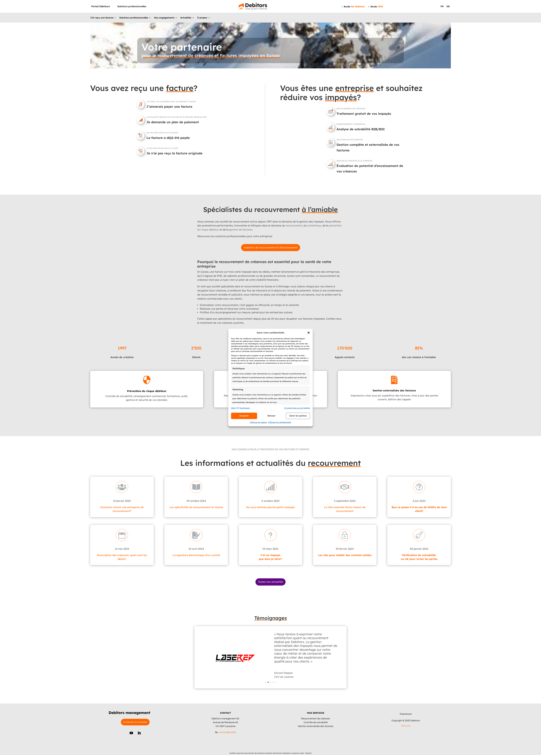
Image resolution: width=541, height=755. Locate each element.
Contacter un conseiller (135, 722)
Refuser (271, 416)
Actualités (185, 18)
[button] (308, 332)
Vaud (302, 753)
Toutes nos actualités (270, 581)
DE (448, 6)
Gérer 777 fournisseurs (240, 408)
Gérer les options (298, 416)
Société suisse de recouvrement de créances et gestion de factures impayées (260, 753)
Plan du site (405, 726)
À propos (202, 18)
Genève (308, 753)
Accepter (244, 416)
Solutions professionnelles (131, 6)
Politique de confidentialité (279, 422)
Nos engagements (164, 18)
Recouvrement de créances (315, 718)
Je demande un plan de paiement (173, 122)
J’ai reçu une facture (101, 18)
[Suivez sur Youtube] (131, 733)
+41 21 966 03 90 (227, 732)
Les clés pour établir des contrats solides (345, 555)
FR (442, 6)
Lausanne (295, 753)
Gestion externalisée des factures (315, 726)
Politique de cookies (258, 422)
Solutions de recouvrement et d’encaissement (271, 247)
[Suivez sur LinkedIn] (139, 733)
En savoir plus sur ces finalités (297, 408)
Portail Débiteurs (100, 6)
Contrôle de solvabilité (316, 722)
